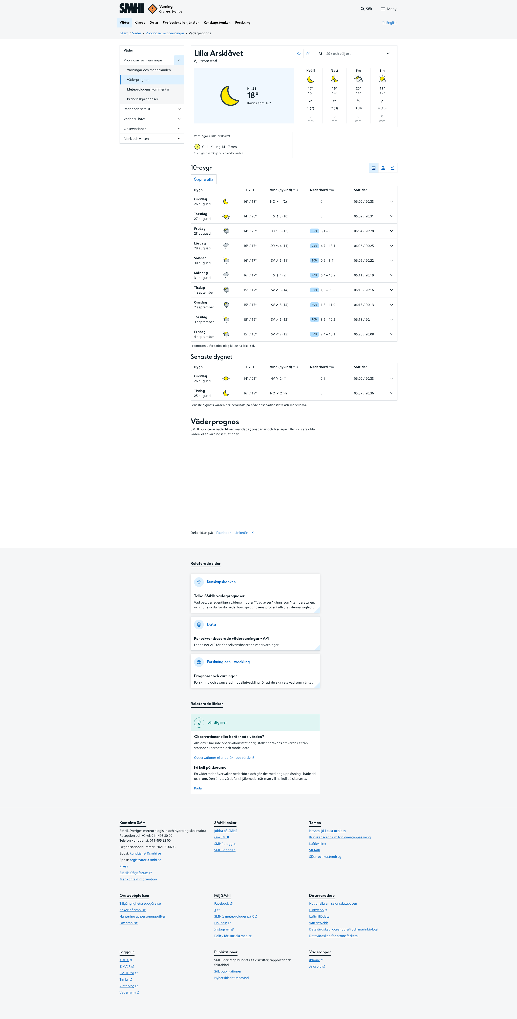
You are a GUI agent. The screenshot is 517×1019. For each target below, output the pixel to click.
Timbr (146, 979)
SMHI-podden (224, 850)
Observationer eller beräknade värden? (224, 757)
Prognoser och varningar (165, 33)
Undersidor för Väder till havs (179, 119)
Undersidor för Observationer (179, 129)
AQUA (146, 960)
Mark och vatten (136, 138)
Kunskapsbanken (217, 22)
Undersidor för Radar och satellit (179, 109)
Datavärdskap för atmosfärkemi (333, 936)
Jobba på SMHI (225, 830)
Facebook (224, 532)
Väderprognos (138, 79)
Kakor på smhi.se (133, 910)
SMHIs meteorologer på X (255, 916)
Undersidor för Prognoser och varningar (179, 60)
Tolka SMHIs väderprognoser (219, 596)
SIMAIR (314, 850)
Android (337, 966)
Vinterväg (149, 985)
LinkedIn (241, 532)
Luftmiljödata (319, 916)
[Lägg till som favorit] (299, 53)
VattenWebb (318, 923)
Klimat (140, 22)
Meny (391, 8)
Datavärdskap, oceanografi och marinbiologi (343, 929)
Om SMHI (221, 837)
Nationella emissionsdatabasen (333, 903)
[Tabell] (373, 168)
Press (124, 866)
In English (389, 22)
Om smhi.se (129, 923)
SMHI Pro (148, 973)
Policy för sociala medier (233, 936)
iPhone (336, 960)
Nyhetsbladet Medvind (231, 978)
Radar (198, 788)
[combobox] (354, 53)
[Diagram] (392, 168)
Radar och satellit (137, 109)
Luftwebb (338, 909)
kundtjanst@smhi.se (145, 853)
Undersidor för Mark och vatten (179, 138)
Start (124, 33)
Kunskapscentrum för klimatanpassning (340, 837)
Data (154, 22)
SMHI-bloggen (225, 843)
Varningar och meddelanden (149, 70)
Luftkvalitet (317, 843)
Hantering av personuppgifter (143, 916)
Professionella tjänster (181, 22)
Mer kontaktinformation (138, 879)
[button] (366, 9)
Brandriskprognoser (142, 99)
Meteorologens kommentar (148, 89)
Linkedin (242, 922)
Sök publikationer (227, 971)
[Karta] (383, 168)
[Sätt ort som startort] (308, 53)
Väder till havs (134, 119)
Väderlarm (149, 992)
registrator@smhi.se (145, 860)
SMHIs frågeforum (155, 872)
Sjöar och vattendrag (325, 856)
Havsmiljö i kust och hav (327, 830)
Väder (125, 22)
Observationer (135, 128)
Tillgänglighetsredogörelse (140, 903)
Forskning (242, 22)
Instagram (243, 929)
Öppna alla (203, 179)
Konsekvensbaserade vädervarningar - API (231, 638)
